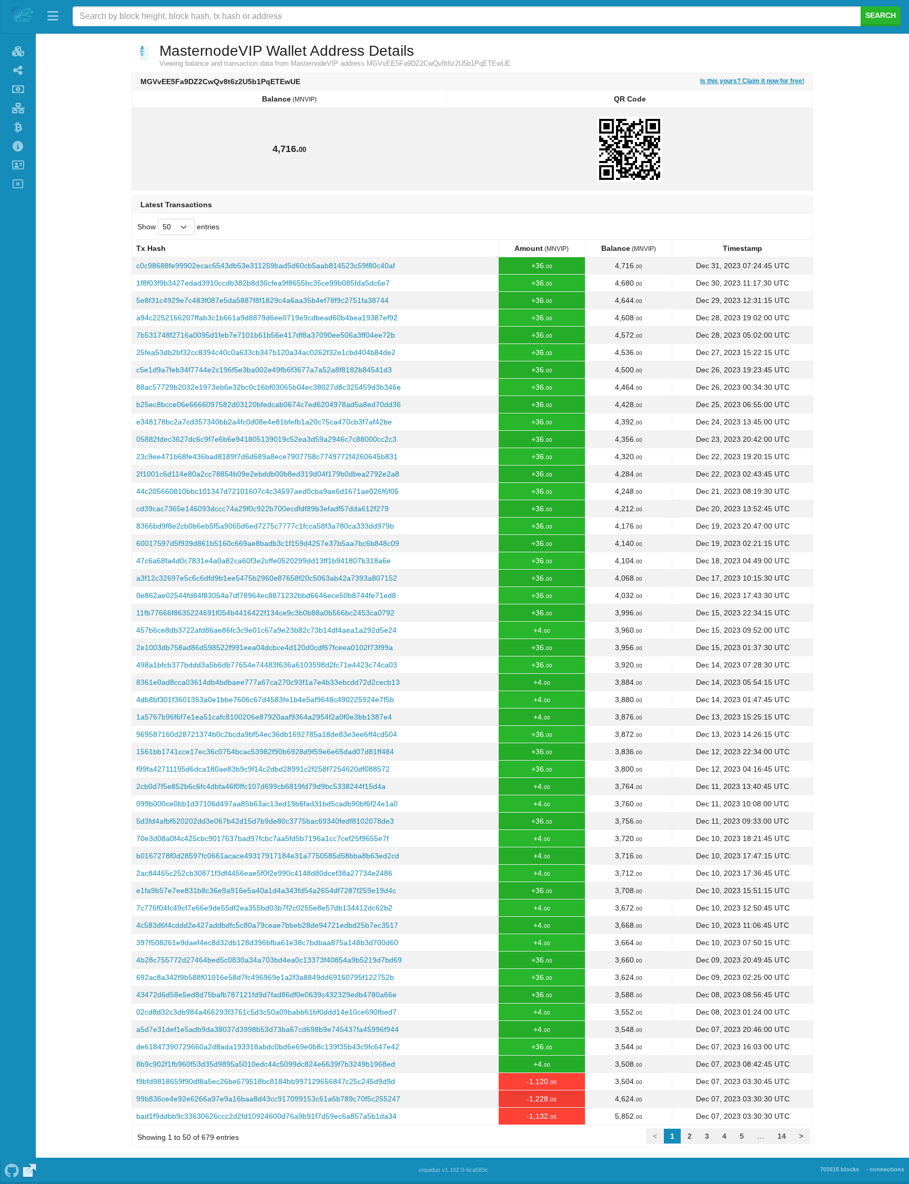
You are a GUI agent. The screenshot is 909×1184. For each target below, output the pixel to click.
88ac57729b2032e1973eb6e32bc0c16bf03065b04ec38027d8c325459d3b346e (268, 387)
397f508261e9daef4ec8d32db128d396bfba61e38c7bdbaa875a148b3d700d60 (267, 942)
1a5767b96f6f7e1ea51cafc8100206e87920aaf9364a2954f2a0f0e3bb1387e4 (264, 717)
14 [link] (781, 1136)
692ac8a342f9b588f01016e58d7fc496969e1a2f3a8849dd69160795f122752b (265, 977)
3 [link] (707, 1136)
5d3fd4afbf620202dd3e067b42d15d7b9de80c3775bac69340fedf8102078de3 (265, 821)
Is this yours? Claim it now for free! (752, 80)
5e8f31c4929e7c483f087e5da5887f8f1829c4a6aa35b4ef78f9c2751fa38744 (262, 300)
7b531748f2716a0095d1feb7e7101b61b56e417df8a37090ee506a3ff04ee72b (265, 335)
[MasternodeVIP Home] (21, 16)
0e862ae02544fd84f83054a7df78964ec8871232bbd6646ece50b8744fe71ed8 (266, 595)
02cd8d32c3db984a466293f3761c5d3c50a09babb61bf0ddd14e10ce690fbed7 (266, 1012)
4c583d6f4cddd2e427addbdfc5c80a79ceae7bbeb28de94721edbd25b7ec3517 (267, 925)
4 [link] (724, 1136)
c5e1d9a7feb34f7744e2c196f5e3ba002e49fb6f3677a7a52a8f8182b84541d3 (264, 370)
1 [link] (672, 1136)
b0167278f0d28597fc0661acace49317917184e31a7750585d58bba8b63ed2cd (267, 856)
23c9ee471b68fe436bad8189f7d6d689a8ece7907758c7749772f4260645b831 (267, 456)
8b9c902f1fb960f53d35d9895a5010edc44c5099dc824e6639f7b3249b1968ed (265, 1064)
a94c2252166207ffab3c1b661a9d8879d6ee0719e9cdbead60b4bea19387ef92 (267, 317)
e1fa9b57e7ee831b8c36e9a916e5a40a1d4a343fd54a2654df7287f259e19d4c (266, 890)
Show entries (178, 226)
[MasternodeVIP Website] (30, 1170)
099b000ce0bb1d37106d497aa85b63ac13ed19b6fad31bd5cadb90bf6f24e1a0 (267, 804)
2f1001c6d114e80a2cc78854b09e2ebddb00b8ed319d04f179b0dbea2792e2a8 (267, 474)
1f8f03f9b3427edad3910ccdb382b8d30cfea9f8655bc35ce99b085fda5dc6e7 (263, 283)
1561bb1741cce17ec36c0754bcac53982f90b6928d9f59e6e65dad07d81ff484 (265, 751)
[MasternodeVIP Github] (11, 1170)
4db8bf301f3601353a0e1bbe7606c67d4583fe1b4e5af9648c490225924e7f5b (265, 699)
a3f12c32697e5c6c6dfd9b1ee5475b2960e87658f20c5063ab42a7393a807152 (266, 578)
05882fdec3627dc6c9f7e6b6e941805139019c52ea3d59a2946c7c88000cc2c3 (266, 439)
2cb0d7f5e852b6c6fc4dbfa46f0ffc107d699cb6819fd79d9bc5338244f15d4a (261, 786)
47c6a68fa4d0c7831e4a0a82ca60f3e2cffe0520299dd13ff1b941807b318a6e (263, 560)
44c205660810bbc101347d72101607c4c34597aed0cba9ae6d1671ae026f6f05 (267, 491)
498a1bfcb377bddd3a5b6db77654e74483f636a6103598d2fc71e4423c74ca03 (266, 665)
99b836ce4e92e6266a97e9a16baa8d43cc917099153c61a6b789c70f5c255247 (268, 1099)
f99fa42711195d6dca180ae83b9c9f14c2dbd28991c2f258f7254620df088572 (263, 769)
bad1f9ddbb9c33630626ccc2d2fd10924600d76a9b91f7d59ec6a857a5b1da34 (266, 1116)
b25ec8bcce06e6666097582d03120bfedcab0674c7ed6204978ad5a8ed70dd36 (268, 404)
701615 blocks (839, 1169)
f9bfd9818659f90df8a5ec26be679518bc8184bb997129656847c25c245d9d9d (265, 1081)
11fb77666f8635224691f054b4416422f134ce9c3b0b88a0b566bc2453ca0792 (265, 613)
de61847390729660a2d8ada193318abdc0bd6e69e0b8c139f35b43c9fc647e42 (267, 1047)
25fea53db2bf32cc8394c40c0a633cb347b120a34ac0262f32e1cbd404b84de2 (266, 352)
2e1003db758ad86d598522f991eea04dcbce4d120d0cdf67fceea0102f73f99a (264, 647)
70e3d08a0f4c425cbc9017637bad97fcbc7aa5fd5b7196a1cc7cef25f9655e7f (262, 838)
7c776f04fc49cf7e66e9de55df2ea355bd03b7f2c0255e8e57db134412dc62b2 (264, 908)
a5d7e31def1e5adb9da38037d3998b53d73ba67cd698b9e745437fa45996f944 (267, 1029)
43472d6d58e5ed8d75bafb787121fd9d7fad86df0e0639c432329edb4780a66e (266, 994)
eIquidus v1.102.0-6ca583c (453, 1170)
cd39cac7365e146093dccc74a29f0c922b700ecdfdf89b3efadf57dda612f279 (262, 508)
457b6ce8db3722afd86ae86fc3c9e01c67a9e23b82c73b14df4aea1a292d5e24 (266, 630)
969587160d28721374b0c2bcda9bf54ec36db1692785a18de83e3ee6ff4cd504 (266, 734)
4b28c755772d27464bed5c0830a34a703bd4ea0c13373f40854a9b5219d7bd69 (269, 960)
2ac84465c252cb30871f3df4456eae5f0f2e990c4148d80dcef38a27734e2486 (264, 873)
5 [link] (742, 1136)
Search (880, 15)
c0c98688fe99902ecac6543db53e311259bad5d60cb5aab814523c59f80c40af (265, 265)
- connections (885, 1169)
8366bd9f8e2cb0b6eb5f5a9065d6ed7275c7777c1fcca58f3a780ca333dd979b (265, 526)
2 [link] (690, 1136)
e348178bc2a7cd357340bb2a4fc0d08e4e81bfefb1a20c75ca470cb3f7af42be (264, 422)
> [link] (801, 1136)
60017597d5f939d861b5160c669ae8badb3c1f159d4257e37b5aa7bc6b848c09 (267, 543)
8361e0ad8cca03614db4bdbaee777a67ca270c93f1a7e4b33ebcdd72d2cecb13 (268, 682)
